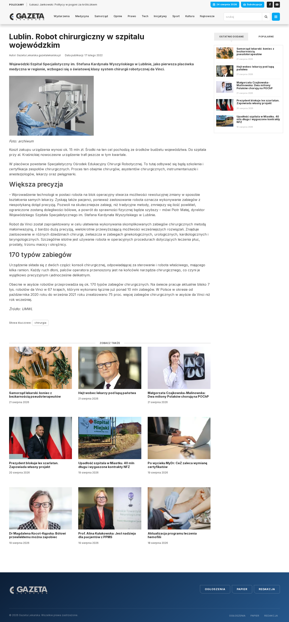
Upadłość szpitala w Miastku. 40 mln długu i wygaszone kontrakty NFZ (106, 464)
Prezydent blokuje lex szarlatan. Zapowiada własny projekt (33, 464)
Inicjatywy (160, 16)
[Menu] (276, 17)
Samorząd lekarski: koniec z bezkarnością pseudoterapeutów (35, 394)
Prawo (132, 16)
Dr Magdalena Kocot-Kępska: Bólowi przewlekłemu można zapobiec (37, 535)
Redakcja (267, 589)
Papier (242, 589)
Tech (145, 16)
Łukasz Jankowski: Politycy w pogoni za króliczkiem (63, 4)
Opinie (118, 16)
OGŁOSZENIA (237, 615)
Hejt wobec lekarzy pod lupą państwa (107, 393)
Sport (176, 16)
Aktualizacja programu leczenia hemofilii (172, 535)
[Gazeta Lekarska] (27, 16)
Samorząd (101, 16)
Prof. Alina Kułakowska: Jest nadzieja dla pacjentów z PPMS (107, 535)
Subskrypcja (254, 4)
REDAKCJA (271, 615)
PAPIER (254, 615)
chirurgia (40, 322)
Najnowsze (207, 16)
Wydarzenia (62, 16)
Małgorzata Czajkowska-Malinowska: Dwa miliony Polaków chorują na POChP (178, 394)
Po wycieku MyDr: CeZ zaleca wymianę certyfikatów (177, 464)
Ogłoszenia (215, 589)
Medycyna (82, 16)
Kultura (190, 16)
